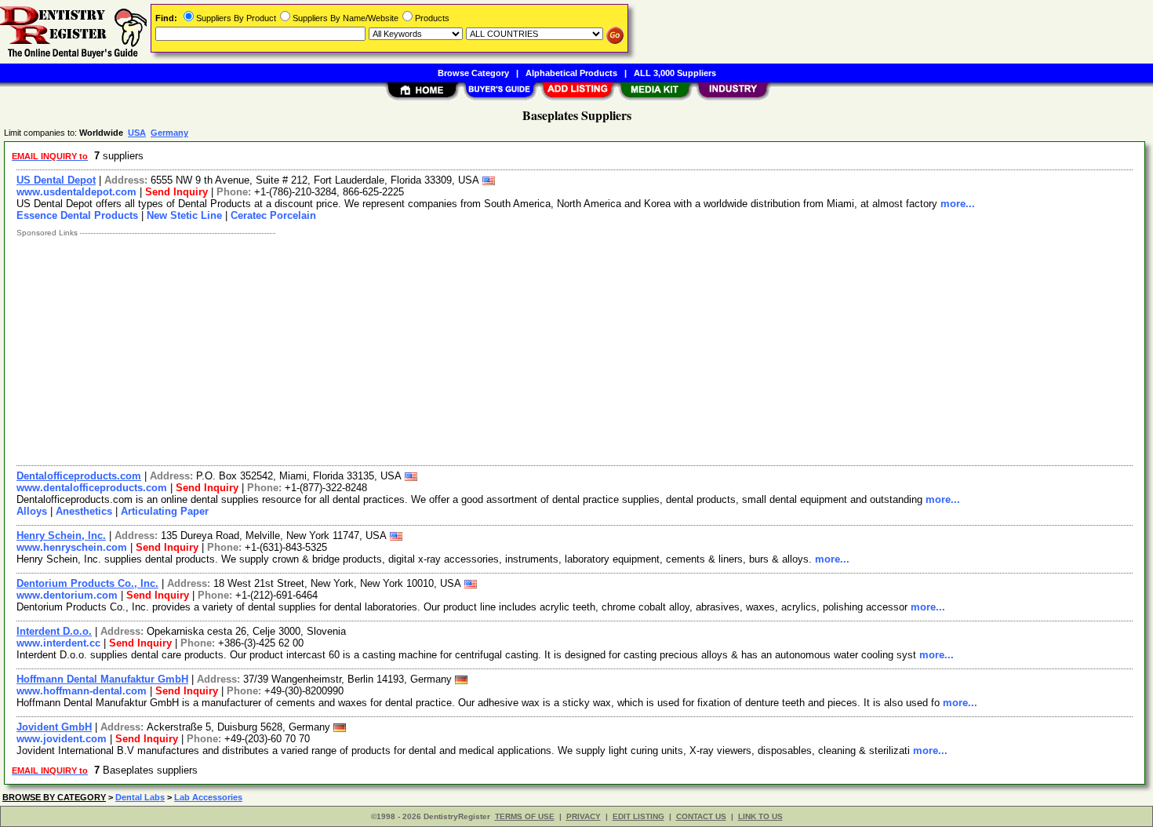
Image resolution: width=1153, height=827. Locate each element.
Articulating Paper (165, 511)
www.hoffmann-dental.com (81, 691)
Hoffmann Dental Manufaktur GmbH (102, 679)
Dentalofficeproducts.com (78, 476)
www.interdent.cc (58, 643)
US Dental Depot (56, 180)
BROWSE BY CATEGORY (54, 797)
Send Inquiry (176, 192)
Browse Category (473, 73)
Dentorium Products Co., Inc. (87, 583)
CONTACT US (701, 816)
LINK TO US (760, 816)
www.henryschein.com (71, 547)
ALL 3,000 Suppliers (675, 73)
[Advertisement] (480, 347)
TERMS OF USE (525, 816)
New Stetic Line (184, 215)
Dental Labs (140, 797)
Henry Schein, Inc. (61, 535)
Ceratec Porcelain (273, 215)
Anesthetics (84, 511)
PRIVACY (583, 816)
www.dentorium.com (67, 595)
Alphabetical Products (571, 73)
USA (137, 132)
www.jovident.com (61, 739)
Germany (169, 132)
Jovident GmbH (54, 727)
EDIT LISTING (638, 816)
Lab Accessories (208, 797)
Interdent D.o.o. (54, 631)
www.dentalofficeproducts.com (91, 488)
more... (957, 203)
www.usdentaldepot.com (76, 192)
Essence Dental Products (77, 215)
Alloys (31, 511)
